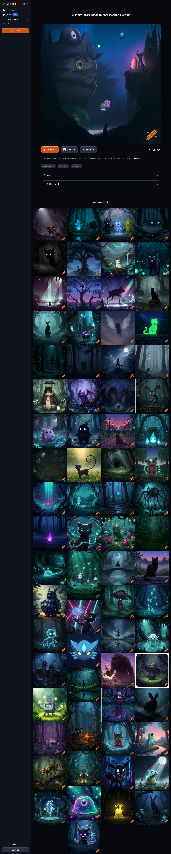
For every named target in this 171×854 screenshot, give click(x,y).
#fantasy (76, 166)
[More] (148, 149)
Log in (15, 844)
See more (136, 158)
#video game (48, 166)
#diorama (63, 166)
